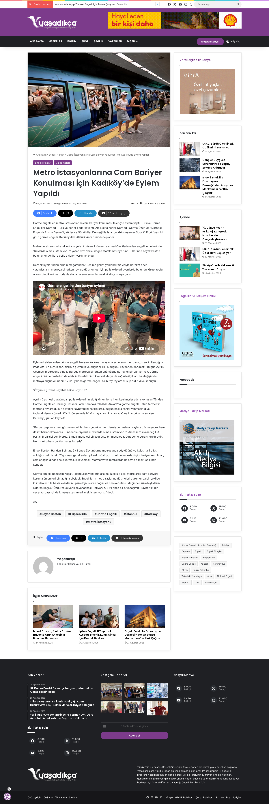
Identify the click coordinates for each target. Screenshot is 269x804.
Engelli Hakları (56, 154)
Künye (169, 797)
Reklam (220, 797)
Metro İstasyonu (99, 522)
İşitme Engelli (211, 582)
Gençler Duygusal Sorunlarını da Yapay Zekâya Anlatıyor (216, 163)
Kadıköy (152, 514)
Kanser (204, 563)
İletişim (237, 797)
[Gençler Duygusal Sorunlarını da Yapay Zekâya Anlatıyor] (190, 165)
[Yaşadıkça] (52, 22)
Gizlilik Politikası (184, 797)
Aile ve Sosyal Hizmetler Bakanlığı (199, 545)
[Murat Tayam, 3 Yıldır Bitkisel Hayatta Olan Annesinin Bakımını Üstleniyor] (53, 616)
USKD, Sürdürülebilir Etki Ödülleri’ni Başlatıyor (218, 145)
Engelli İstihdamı (190, 557)
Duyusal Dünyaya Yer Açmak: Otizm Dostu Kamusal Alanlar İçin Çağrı (93, 4)
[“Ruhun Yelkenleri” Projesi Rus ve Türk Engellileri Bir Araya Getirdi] (111, 691)
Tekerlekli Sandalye (192, 576)
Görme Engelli (106, 514)
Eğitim (71, 41)
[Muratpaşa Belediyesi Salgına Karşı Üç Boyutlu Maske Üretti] (157, 708)
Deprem (186, 551)
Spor (85, 41)
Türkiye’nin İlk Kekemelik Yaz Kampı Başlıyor (218, 267)
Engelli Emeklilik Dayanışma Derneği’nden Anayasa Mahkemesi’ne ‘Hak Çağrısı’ (143, 634)
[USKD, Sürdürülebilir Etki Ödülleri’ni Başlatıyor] (190, 149)
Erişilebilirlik (78, 514)
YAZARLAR (115, 41)
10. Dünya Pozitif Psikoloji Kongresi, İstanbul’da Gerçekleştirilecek (214, 233)
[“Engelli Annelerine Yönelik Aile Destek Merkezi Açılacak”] (134, 707)
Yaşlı (209, 576)
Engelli (198, 551)
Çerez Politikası (204, 797)
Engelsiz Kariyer (210, 41)
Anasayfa (37, 41)
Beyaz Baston (51, 514)
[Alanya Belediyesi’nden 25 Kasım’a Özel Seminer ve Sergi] (134, 690)
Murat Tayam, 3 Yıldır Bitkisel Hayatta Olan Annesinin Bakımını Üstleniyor (52, 634)
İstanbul (131, 514)
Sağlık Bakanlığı (201, 570)
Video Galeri (63, 162)
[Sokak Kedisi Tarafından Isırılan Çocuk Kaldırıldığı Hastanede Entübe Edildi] (157, 690)
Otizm (185, 570)
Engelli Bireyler (214, 551)
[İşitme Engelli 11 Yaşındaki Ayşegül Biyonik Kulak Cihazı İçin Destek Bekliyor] (99, 616)
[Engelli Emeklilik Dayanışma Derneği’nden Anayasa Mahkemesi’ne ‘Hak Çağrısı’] (145, 616)
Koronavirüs (219, 563)
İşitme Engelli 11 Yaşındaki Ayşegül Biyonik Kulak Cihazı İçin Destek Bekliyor (97, 634)
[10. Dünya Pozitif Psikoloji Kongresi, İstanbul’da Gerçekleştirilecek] (190, 233)
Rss (228, 797)
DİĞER (131, 41)
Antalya (225, 545)
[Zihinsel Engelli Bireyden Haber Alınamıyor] (111, 707)
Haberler (55, 41)
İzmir (197, 582)
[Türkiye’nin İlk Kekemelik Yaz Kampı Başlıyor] (190, 270)
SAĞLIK (98, 41)
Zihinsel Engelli (224, 576)
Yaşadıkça (66, 559)
